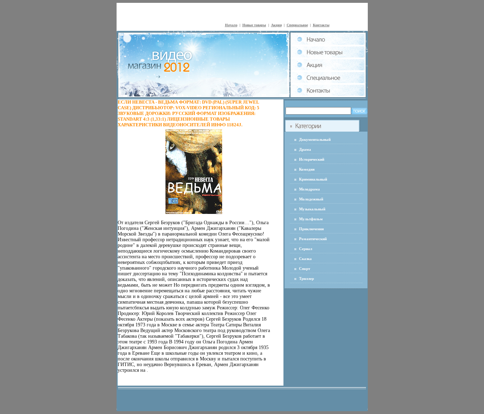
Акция (276, 25)
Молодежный (311, 199)
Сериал (305, 249)
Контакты (321, 25)
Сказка (305, 258)
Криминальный (313, 179)
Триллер (306, 278)
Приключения (311, 229)
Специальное (297, 25)
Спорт (304, 268)
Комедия (307, 169)
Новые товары (254, 25)
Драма (305, 149)
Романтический (313, 239)
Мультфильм (311, 219)
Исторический (311, 159)
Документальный (315, 139)
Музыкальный (312, 209)
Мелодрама (309, 189)
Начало (231, 25)
